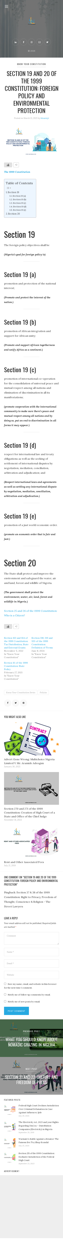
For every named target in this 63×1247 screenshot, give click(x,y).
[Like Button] (8, 164)
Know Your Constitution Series (20, 692)
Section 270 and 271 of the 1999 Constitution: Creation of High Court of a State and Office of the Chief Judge (29, 812)
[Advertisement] (31, 1206)
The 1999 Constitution (17, 171)
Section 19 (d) (19, 206)
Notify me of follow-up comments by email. (29, 994)
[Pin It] (23, 703)
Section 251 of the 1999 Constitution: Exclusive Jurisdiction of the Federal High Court (37, 1157)
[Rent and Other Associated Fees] (31, 841)
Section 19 (13, 192)
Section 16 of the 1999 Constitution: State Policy (16, 666)
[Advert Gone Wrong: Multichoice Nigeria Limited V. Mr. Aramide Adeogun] (31, 738)
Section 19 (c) (19, 203)
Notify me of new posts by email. (24, 1001)
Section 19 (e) (19, 210)
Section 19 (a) (19, 196)
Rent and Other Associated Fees (24, 862)
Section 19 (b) (19, 199)
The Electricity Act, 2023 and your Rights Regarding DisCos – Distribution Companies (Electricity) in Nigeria (39, 1126)
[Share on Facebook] (7, 703)
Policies (43, 692)
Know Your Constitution (31, 64)
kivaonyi (45, 118)
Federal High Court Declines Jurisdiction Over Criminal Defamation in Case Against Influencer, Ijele (39, 1109)
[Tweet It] (15, 703)
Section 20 (14, 213)
